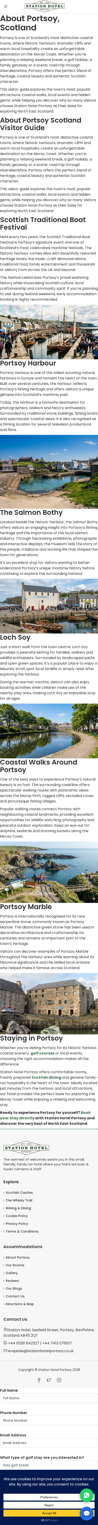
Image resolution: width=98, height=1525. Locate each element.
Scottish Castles (19, 1192)
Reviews (12, 1280)
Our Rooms (15, 1265)
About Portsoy (18, 1257)
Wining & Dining (18, 1208)
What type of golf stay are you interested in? (42, 1457)
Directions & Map (20, 1304)
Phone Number (13, 1412)
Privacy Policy (17, 1223)
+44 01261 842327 (23, 1343)
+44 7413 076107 (57, 1343)
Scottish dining (46, 1077)
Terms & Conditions (22, 1231)
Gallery (12, 1273)
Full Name (9, 1390)
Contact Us (15, 1296)
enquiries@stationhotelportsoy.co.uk (41, 1351)
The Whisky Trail (19, 1200)
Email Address (13, 1435)
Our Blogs (14, 1288)
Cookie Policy (17, 1216)
